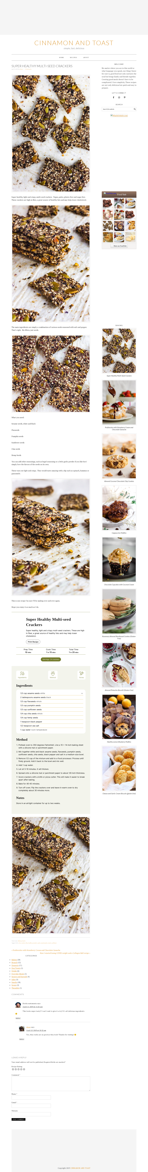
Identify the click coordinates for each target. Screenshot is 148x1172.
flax (27, 943)
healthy (30, 943)
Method (53, 677)
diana (28, 1027)
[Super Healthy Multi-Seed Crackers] (119, 351)
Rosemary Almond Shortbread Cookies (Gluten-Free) (119, 637)
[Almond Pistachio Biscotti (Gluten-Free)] (119, 665)
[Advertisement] (74, 17)
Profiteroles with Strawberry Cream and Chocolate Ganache (119, 428)
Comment (16, 1075)
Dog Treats (16, 968)
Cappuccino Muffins (119, 533)
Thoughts (15, 988)
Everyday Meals (18, 974)
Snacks (23, 941)
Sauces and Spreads (19, 976)
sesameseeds (44, 943)
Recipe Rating (17, 1066)
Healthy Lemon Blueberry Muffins (119, 742)
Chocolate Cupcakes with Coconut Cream (119, 585)
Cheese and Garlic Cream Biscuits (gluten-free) (119, 793)
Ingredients (22, 677)
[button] (82, 693)
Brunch (14, 962)
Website (15, 1111)
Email (14, 1102)
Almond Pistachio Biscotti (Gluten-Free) (119, 690)
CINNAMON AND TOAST (80, 1168)
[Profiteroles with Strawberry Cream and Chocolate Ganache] (119, 402)
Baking (20, 941)
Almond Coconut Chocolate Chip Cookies (119, 481)
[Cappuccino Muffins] (119, 508)
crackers (23, 943)
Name (14, 1094)
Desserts (15, 965)
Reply (18, 1018)
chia (19, 943)
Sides (14, 979)
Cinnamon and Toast (74, 43)
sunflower (54, 943)
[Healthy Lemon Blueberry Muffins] (119, 717)
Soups (14, 985)
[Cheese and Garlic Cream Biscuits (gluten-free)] (119, 768)
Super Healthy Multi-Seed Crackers (119, 376)
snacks (49, 943)
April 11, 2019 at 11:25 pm (33, 1007)
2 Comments (28, 69)
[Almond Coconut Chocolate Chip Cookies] (119, 456)
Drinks (14, 971)
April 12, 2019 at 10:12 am (36, 1030)
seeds (39, 943)
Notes (81, 677)
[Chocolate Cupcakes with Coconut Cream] (119, 559)
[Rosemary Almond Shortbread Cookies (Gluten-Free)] (119, 611)
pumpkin (34, 943)
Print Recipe (33, 642)
